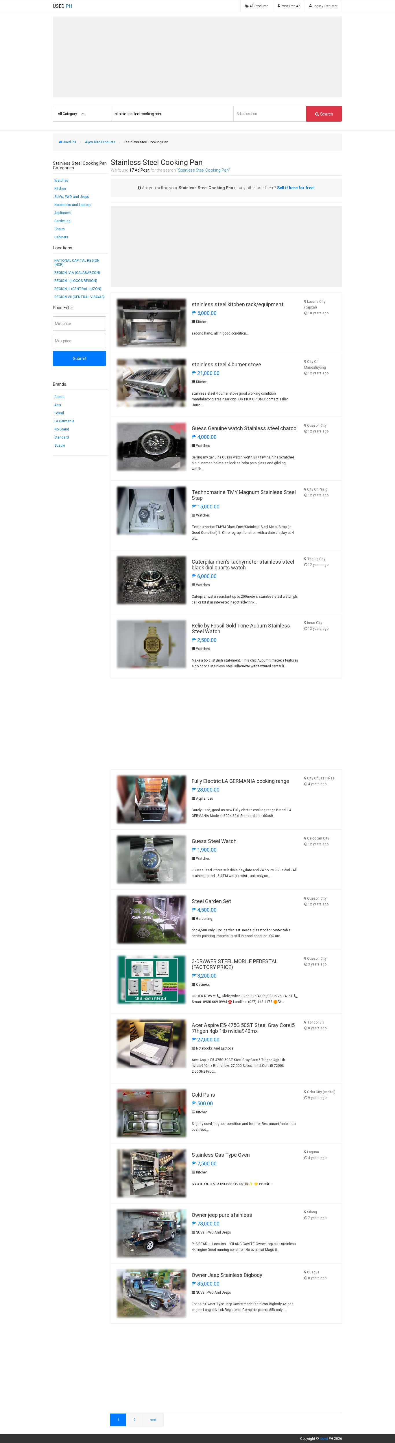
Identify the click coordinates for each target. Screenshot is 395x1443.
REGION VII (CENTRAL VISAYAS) (79, 297)
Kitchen (60, 189)
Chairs (59, 229)
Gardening (62, 221)
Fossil (59, 413)
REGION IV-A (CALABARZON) (77, 273)
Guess (59, 397)
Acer (57, 405)
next (153, 1420)
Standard (61, 437)
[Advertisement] (197, 56)
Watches (61, 181)
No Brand (61, 429)
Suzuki (59, 445)
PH (62, 6)
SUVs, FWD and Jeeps (71, 197)
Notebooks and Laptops (72, 205)
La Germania (64, 421)
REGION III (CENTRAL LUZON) (77, 289)
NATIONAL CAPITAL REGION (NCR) (76, 263)
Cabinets (61, 237)
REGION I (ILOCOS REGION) (75, 281)
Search (326, 114)
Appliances (62, 213)
